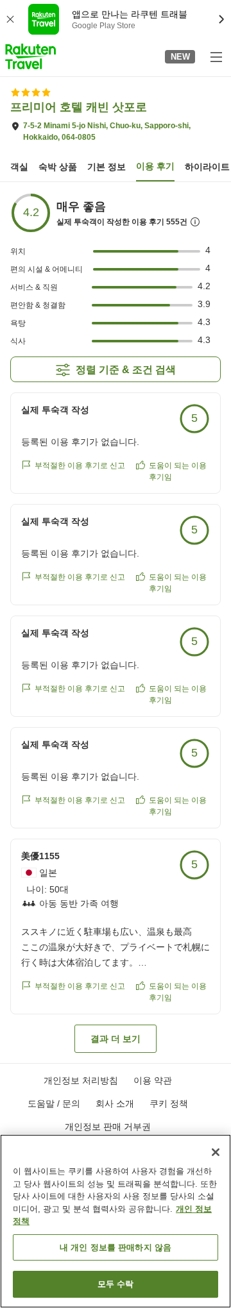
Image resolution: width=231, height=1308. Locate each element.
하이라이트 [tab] (207, 167)
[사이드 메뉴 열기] (215, 56)
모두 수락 (116, 1284)
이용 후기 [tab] (155, 166)
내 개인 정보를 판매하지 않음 (115, 1247)
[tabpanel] (115, 622)
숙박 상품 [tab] (57, 167)
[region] (115, 1221)
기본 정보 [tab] (106, 167)
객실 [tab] (19, 167)
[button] (30, 56)
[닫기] (215, 1152)
